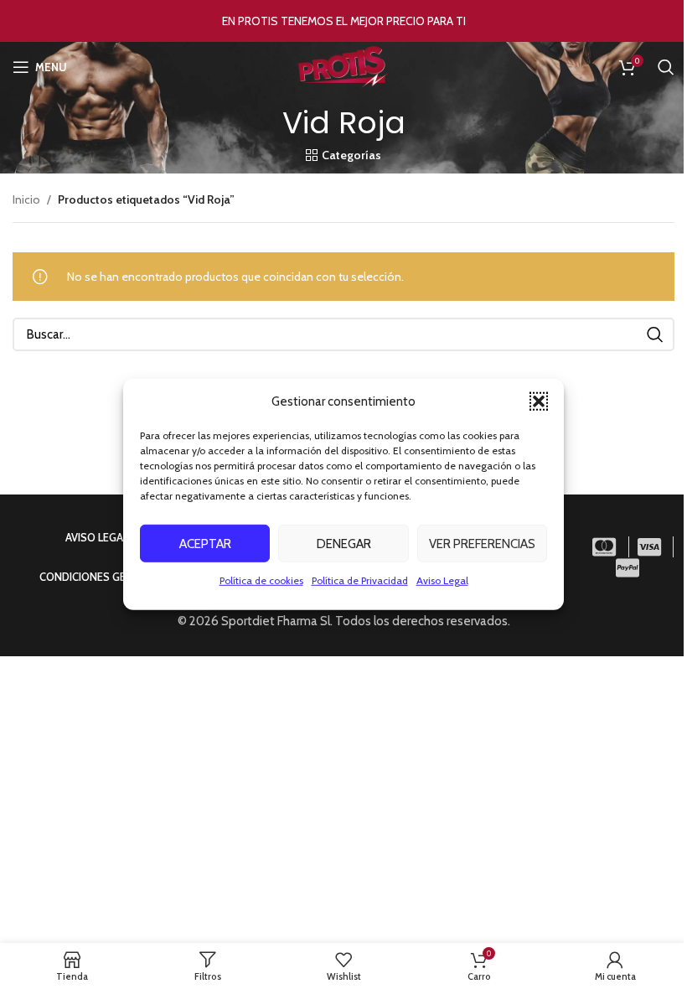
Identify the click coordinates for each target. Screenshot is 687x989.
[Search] (666, 67)
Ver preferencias (482, 543)
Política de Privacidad (360, 580)
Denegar (344, 543)
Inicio (26, 199)
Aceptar (205, 543)
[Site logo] (343, 65)
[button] (538, 401)
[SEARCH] (655, 334)
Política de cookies (261, 580)
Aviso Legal (442, 580)
